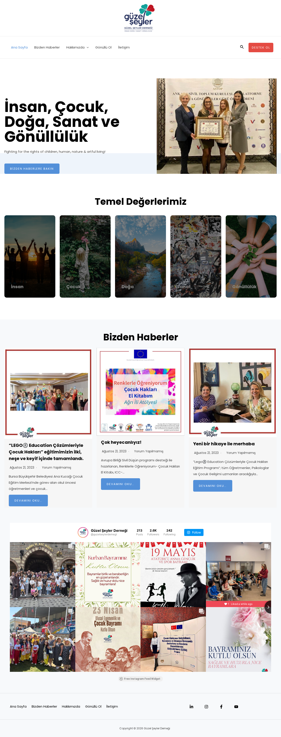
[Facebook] (221, 707)
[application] (87, 47)
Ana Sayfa (19, 47)
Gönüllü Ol (103, 47)
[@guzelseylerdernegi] (83, 532)
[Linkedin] (191, 707)
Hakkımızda (75, 47)
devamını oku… (28, 500)
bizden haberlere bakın (32, 169)
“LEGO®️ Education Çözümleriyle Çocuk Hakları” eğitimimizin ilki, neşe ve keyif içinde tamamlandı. (46, 452)
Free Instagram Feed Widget (142, 678)
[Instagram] (206, 707)
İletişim (124, 47)
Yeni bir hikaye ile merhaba (224, 444)
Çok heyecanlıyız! (121, 442)
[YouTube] (236, 707)
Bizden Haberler (47, 47)
